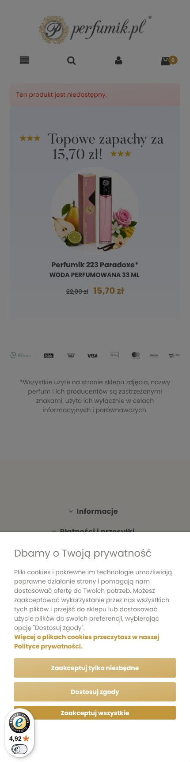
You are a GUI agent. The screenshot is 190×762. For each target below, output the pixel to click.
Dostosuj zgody (95, 691)
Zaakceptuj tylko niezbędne (95, 667)
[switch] (19, 749)
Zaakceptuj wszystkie (95, 713)
